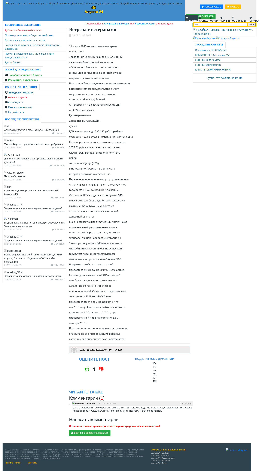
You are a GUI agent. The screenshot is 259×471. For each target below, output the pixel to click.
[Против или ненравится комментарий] (69, 407)
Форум (214, 20)
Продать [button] (234, 7)
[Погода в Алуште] (204, 38)
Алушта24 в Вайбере (160, 453)
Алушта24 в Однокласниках (163, 458)
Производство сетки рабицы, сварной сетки (29, 35)
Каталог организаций (20, 107)
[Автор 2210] (74, 349)
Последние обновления (22, 119)
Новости (191, 20)
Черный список (225, 20)
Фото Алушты (15, 102)
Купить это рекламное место (225, 78)
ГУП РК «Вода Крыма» (208, 60)
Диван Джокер (13, 62)
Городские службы (209, 44)
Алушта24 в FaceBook (160, 461)
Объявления (239, 20)
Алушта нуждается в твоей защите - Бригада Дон (31, 130)
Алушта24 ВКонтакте (160, 455)
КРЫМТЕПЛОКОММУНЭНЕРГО (213, 69)
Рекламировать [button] (212, 7)
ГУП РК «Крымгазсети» (208, 65)
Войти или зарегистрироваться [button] (91, 433)
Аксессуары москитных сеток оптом (25, 40)
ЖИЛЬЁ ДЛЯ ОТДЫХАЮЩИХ (23, 69)
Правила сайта (12, 463)
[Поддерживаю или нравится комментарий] (69, 402)
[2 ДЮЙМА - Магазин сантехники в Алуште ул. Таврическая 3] (224, 31)
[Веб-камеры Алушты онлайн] (227, 38)
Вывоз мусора (210, 50)
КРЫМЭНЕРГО (212, 55)
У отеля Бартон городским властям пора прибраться (33, 144)
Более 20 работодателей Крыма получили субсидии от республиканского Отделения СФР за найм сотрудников (33, 258)
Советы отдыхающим (21, 87)
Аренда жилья (203, 20)
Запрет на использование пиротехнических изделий (33, 208)
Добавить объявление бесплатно (23, 30)
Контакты (32, 463)
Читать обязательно (15, 176)
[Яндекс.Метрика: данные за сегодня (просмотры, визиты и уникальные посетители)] (236, 450)
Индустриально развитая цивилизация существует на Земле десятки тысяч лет (34, 224)
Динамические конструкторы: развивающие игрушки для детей (33, 160)
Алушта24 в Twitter (159, 463)
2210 (82, 349)
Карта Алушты (16, 112)
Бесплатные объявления (23, 25)
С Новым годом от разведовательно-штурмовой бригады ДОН (31, 192)
